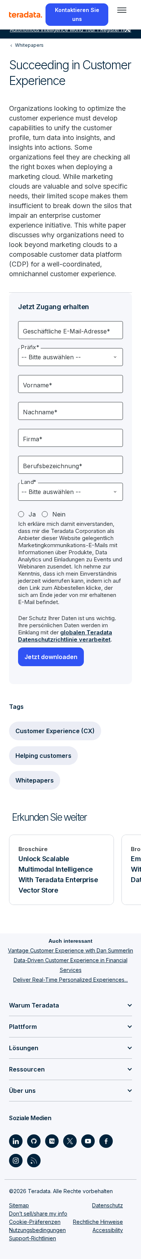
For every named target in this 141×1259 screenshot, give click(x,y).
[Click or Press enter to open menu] (122, 10)
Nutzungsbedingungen (37, 1230)
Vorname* (37, 385)
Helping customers (43, 755)
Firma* (32, 439)
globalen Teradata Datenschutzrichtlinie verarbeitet (65, 636)
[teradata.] (25, 14)
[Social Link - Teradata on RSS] (34, 1160)
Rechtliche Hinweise (98, 1222)
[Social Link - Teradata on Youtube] (88, 1141)
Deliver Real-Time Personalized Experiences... (70, 979)
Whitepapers (34, 780)
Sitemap (19, 1205)
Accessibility (107, 1230)
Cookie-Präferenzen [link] (35, 1222)
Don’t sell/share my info (38, 1213)
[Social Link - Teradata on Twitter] (70, 1141)
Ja (32, 514)
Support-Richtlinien (32, 1238)
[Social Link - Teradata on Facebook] (106, 1141)
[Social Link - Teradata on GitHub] (34, 1141)
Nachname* (40, 412)
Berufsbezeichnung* (52, 466)
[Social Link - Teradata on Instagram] (16, 1160)
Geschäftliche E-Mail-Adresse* (66, 331)
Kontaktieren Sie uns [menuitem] (77, 14)
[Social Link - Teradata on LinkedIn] (16, 1141)
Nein (58, 514)
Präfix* (30, 347)
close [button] (127, 29)
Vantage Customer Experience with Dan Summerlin (70, 950)
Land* (28, 482)
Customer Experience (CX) (55, 731)
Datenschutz (107, 1205)
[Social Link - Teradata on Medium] (52, 1141)
